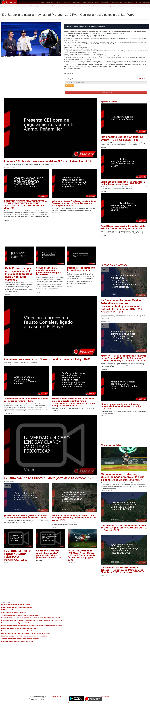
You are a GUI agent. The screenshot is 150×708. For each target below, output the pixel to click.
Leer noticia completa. (106, 92)
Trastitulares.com (73, 703)
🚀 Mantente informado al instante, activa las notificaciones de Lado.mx (85, 26)
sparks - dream (109, 101)
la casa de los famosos (114, 265)
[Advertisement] (50, 234)
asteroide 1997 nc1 (80, 6)
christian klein (118, 6)
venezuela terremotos (66, 6)
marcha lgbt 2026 (37, 6)
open (125, 6)
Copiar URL (69, 86)
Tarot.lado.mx (105, 696)
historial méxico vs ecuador (95, 6)
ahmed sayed (27, 6)
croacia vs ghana (108, 6)
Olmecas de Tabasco (113, 445)
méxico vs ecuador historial (50, 6)
